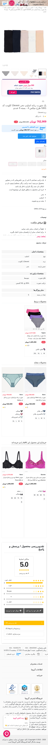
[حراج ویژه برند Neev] (24, 3)
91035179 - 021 (15, 648)
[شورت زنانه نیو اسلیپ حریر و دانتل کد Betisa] (13, 380)
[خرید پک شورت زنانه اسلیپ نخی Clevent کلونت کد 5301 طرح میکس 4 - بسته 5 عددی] (24, 66)
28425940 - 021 (31, 648)
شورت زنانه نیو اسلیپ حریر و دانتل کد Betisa (13, 399)
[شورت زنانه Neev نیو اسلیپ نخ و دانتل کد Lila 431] (35, 380)
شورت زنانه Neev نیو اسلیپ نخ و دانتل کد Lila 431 (36, 399)
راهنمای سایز (40, 141)
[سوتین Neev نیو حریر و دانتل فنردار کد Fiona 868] (13, 459)
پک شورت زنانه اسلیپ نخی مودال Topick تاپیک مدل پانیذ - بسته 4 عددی (36, 337)
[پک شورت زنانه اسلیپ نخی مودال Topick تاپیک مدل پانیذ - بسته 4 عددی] (35, 318)
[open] (24, 217)
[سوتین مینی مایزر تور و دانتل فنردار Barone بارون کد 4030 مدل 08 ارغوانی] (35, 459)
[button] (24, 92)
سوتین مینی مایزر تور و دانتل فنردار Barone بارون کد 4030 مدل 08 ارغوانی (36, 479)
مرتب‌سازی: (16, 634)
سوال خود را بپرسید (12, 611)
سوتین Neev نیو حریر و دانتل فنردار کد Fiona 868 (13, 479)
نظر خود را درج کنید (32, 611)
